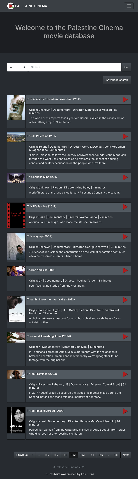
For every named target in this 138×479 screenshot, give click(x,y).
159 (47, 454)
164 (91, 454)
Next (126, 454)
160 (56, 454)
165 (100, 454)
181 (116, 454)
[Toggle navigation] (129, 6)
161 (65, 454)
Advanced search (117, 80)
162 (73, 454)
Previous (22, 454)
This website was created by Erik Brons (69, 474)
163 (82, 454)
